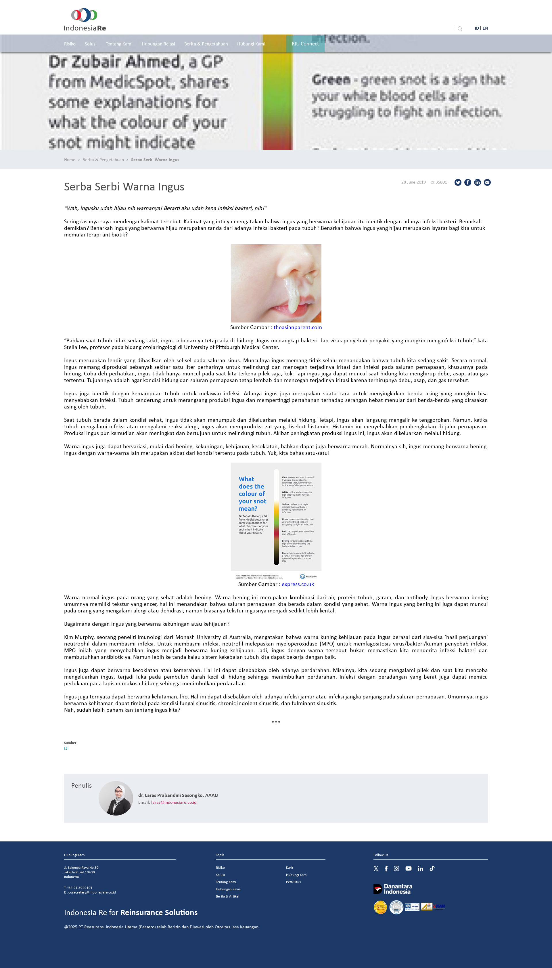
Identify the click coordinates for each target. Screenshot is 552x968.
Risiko (70, 43)
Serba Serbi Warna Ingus (155, 159)
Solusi (91, 43)
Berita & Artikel (227, 896)
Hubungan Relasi (158, 43)
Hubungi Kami (251, 43)
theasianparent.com (298, 327)
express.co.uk (298, 584)
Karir (290, 867)
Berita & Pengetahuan (206, 43)
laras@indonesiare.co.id (173, 802)
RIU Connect (305, 43)
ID (477, 27)
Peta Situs (293, 882)
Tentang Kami (119, 43)
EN (485, 27)
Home (69, 159)
